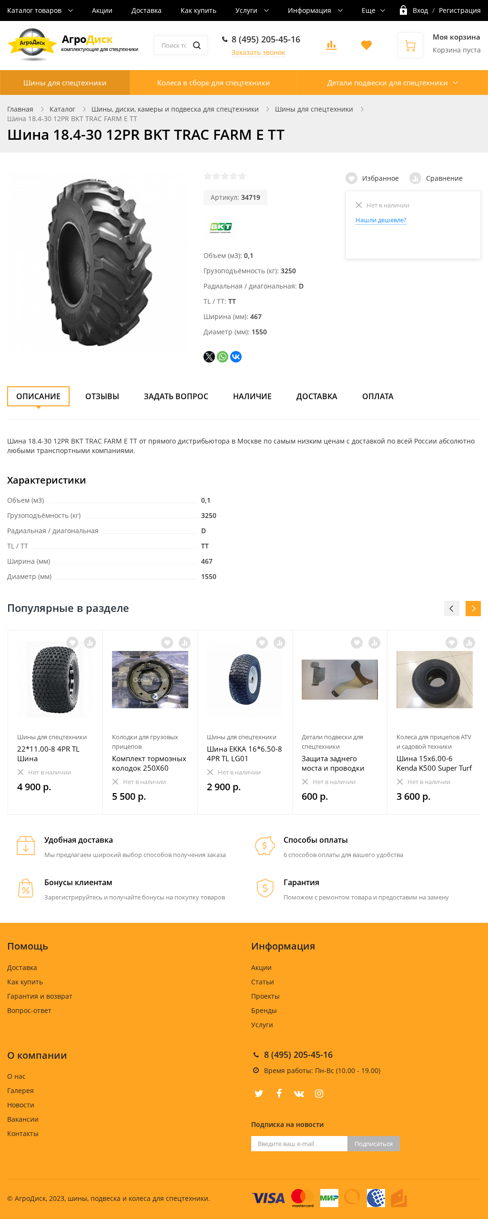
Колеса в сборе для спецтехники (213, 82)
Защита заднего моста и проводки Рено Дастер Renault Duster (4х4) (336, 763)
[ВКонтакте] (236, 356)
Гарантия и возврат (39, 996)
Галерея (20, 1090)
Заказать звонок (258, 52)
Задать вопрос (176, 396)
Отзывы (102, 396)
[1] (207, 176)
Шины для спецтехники (65, 82)
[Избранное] (72, 643)
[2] (216, 176)
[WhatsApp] (222, 356)
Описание (38, 396)
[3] (225, 176)
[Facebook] (278, 1093)
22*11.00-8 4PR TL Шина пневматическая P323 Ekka (55, 753)
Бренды (264, 1010)
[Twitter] (258, 1093)
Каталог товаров (35, 10)
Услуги (247, 10)
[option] (55, 722)
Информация (310, 10)
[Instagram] (318, 1093)
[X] (209, 356)
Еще (369, 10)
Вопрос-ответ (29, 1010)
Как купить (198, 10)
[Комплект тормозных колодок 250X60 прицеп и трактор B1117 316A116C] (150, 679)
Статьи (262, 981)
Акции (102, 10)
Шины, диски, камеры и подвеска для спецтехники (175, 109)
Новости (20, 1104)
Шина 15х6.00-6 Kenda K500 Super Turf (434, 763)
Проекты (265, 996)
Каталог (62, 109)
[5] (242, 176)
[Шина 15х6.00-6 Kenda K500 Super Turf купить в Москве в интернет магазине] (434, 679)
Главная (20, 109)
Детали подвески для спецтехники (387, 82)
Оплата (378, 396)
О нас (16, 1076)
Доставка (147, 10)
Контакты (23, 1133)
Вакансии (23, 1119)
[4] (233, 176)
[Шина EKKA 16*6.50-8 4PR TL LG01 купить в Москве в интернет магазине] (245, 679)
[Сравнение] (90, 643)
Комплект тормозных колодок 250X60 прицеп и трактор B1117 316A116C (149, 763)
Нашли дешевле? (381, 220)
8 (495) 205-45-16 (266, 39)
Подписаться (374, 1143)
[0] (331, 47)
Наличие (252, 396)
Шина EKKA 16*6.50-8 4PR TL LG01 (244, 753)
